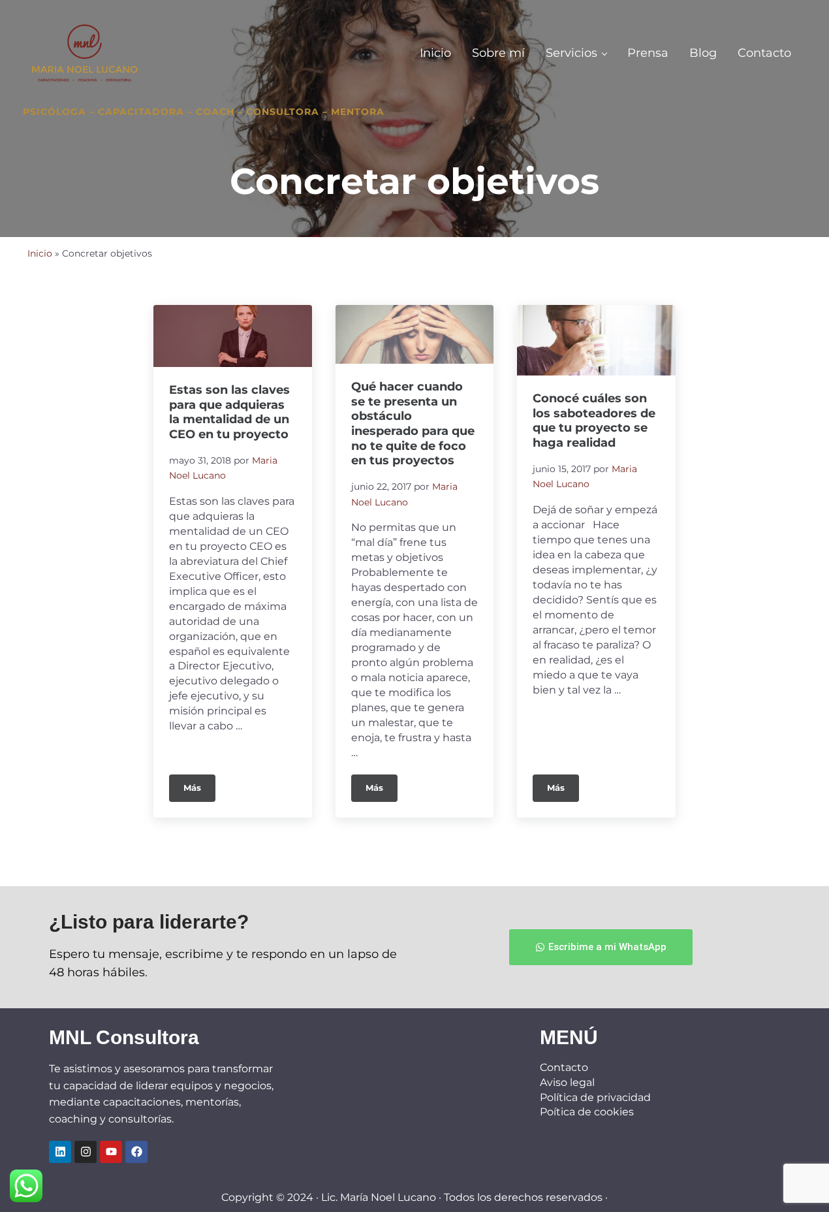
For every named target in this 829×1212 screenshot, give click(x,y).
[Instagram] (85, 1152)
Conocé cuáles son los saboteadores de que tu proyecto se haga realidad (594, 420)
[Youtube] (111, 1152)
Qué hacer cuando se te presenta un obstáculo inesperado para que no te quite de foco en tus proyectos (413, 423)
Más (199, 783)
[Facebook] (136, 1152)
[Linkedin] (60, 1152)
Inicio (39, 253)
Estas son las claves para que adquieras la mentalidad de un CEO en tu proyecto (229, 412)
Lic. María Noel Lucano (378, 1197)
